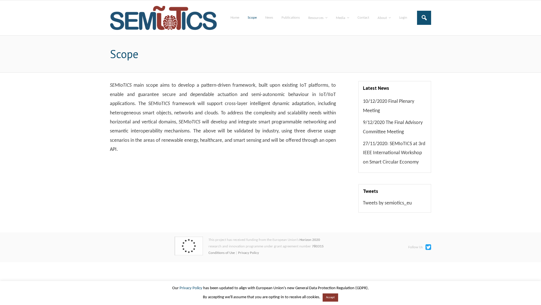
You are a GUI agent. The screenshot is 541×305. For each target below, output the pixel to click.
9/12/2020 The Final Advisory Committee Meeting (393, 127)
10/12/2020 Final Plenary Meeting (388, 106)
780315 (318, 246)
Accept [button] (330, 297)
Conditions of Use (222, 253)
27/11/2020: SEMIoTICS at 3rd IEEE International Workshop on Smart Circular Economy (394, 153)
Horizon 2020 (310, 240)
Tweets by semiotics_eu (387, 203)
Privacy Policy (248, 253)
